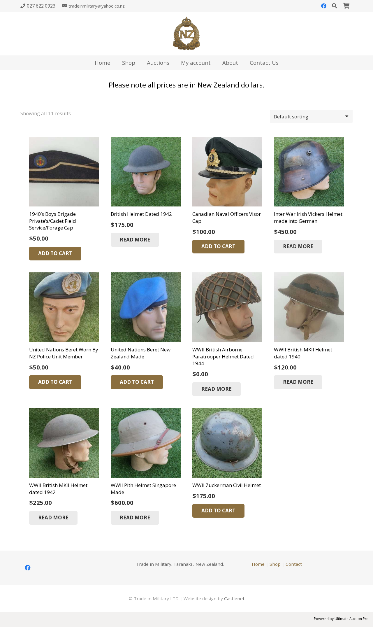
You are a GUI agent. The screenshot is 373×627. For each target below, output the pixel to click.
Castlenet (234, 598)
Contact (294, 564)
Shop (275, 564)
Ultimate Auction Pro (352, 618)
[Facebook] (324, 6)
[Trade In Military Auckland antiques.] (186, 33)
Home (258, 564)
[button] (55, 254)
